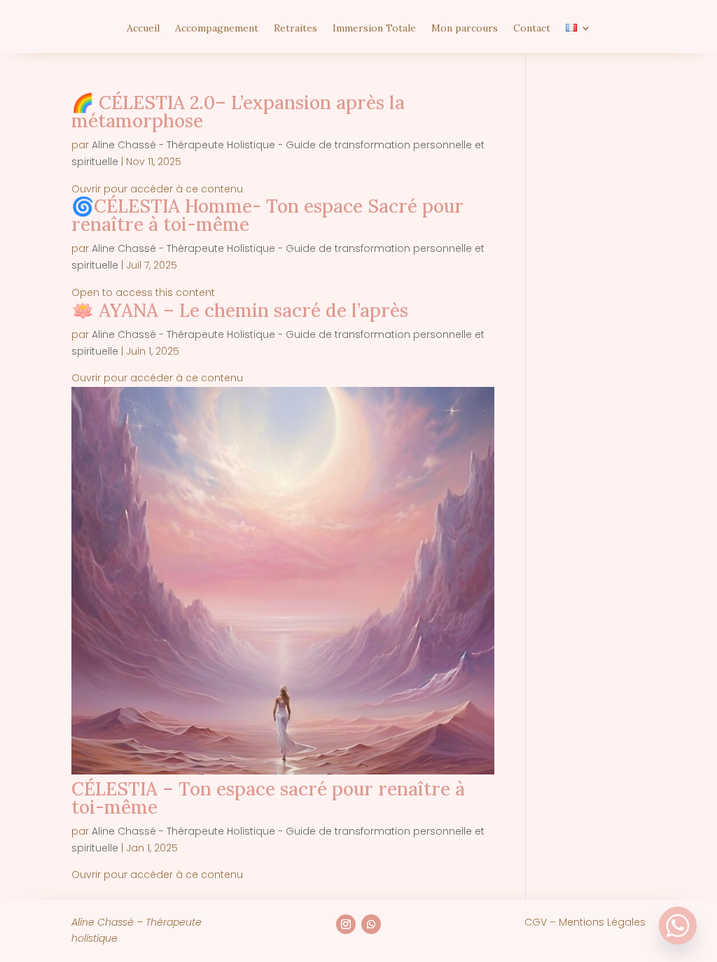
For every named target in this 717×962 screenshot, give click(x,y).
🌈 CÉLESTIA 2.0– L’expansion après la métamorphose (238, 111)
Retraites (295, 28)
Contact (531, 28)
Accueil (143, 28)
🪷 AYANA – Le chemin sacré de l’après (239, 310)
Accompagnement (216, 28)
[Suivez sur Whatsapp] (371, 924)
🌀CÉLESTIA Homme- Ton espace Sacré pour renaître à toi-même (267, 215)
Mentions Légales (602, 922)
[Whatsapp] (678, 926)
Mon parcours (464, 28)
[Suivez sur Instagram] (346, 924)
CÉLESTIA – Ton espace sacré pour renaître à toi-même (268, 798)
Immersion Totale (374, 28)
